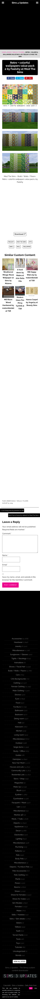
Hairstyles (17, 759)
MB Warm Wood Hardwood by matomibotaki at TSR (8, 305)
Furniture (17, 707)
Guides (18, 755)
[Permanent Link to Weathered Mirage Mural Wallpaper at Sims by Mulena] (8, 269)
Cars (18, 675)
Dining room (19, 719)
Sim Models (17, 903)
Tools (18, 939)
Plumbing (19, 847)
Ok (31, 988)
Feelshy (11, 242)
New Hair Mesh (18, 763)
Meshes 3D (18, 815)
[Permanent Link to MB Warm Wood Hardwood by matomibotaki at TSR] (8, 297)
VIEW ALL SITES (19, 961)
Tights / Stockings (18, 659)
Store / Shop (19, 779)
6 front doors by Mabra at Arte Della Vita (20, 275)
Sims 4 (12, 246)
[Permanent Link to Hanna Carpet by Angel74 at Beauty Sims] (32, 297)
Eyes (17, 699)
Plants (17, 879)
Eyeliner (18, 794)
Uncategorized (19, 951)
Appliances (19, 827)
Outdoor (19, 743)
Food (18, 703)
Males (19, 911)
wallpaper (26, 246)
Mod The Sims (21, 242)
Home (4, 52)
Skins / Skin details (17, 919)
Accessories (17, 639)
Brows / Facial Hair (17, 667)
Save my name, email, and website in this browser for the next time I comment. (19, 578)
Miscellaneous (18, 650)
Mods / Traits (17, 819)
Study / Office (19, 751)
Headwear (18, 642)
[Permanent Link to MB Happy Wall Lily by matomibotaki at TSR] (32, 269)
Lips (18, 807)
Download (19, 234)
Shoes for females (18, 895)
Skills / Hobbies (18, 915)
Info (36, 988)
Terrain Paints (18, 935)
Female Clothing (18, 687)
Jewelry (18, 646)
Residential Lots (18, 775)
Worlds (18, 955)
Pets (18, 855)
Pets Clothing (19, 875)
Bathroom (19, 710)
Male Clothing (18, 691)
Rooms (17, 887)
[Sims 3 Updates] (20, 976)
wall (18, 246)
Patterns (18, 851)
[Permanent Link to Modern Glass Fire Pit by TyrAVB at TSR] (20, 294)
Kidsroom (19, 727)
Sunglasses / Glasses (19, 654)
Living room (19, 735)
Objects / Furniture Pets (19, 867)
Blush (19, 790)
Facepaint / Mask (19, 803)
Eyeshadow (18, 799)
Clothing (16, 683)
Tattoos (18, 927)
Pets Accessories (19, 871)
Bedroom (19, 715)
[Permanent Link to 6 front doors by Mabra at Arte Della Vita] (20, 267)
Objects (16, 823)
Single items (18, 747)
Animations (18, 663)
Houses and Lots (17, 767)
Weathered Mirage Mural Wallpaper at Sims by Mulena (8, 277)
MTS (30, 242)
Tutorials (18, 947)
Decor (18, 831)
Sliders (19, 923)
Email (5, 565)
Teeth (18, 931)
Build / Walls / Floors (15, 52)
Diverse (18, 695)
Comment (6, 534)
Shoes (17, 891)
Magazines (18, 783)
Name (5, 555)
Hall (19, 723)
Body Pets (19, 859)
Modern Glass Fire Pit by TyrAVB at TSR (20, 303)
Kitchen (19, 731)
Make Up (17, 787)
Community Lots (18, 771)
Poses (17, 883)
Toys (18, 943)
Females (18, 907)
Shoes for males (19, 899)
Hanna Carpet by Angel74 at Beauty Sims (32, 302)
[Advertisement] (20, 27)
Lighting (19, 839)
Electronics (19, 835)
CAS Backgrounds (18, 679)
